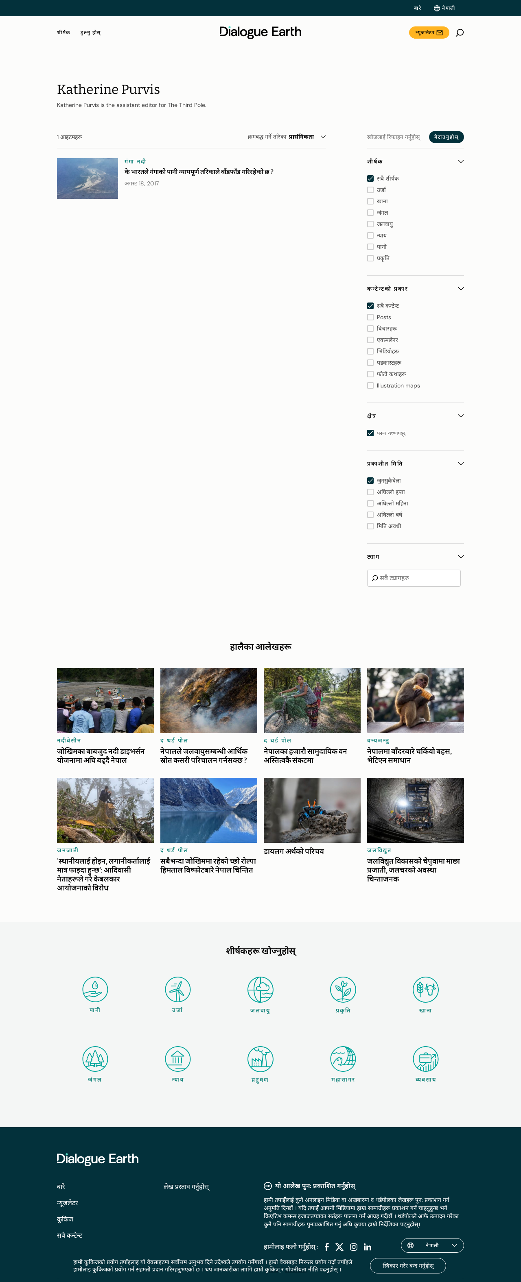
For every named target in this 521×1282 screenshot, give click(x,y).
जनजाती (68, 850)
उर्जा (177, 1010)
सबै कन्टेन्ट (69, 1235)
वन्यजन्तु (378, 740)
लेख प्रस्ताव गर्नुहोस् (186, 1186)
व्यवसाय (426, 1079)
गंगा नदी (136, 161)
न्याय (178, 1079)
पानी (95, 1010)
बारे (417, 8)
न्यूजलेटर (425, 32)
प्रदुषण (260, 1080)
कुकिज (65, 1219)
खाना (425, 1010)
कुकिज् (272, 1269)
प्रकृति (343, 1010)
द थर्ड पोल (174, 740)
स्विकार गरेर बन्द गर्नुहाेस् (408, 1265)
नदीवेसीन (69, 740)
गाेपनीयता (295, 1269)
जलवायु (260, 1010)
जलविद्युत (379, 850)
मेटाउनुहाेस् (446, 137)
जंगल (95, 1079)
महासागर (343, 1079)
